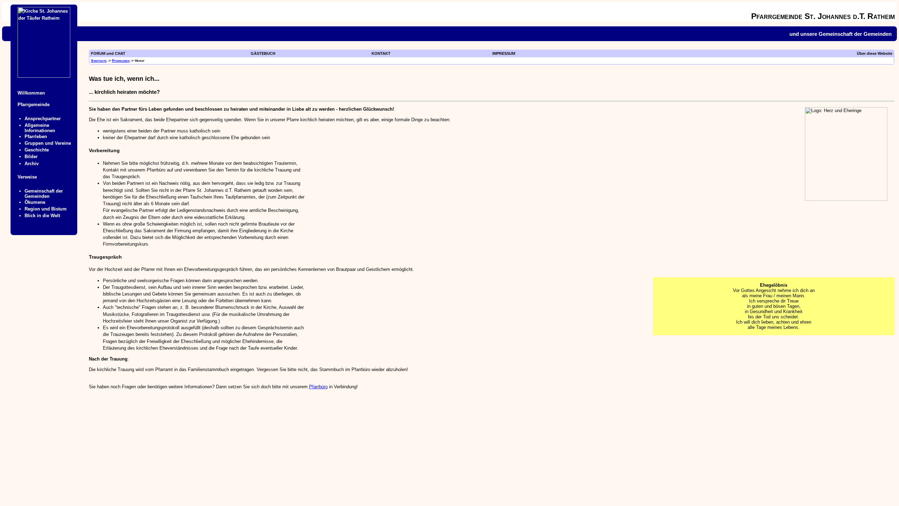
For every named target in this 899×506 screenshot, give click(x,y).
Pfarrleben (121, 61)
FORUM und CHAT (108, 53)
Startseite (99, 61)
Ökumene (35, 202)
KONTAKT (381, 53)
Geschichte (37, 150)
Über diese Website (874, 53)
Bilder (31, 156)
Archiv (32, 163)
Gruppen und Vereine (48, 143)
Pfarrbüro (318, 386)
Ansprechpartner (43, 118)
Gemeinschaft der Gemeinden (44, 193)
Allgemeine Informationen (40, 128)
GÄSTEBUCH (263, 53)
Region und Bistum (46, 209)
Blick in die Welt (42, 215)
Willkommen (31, 93)
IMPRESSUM (503, 53)
